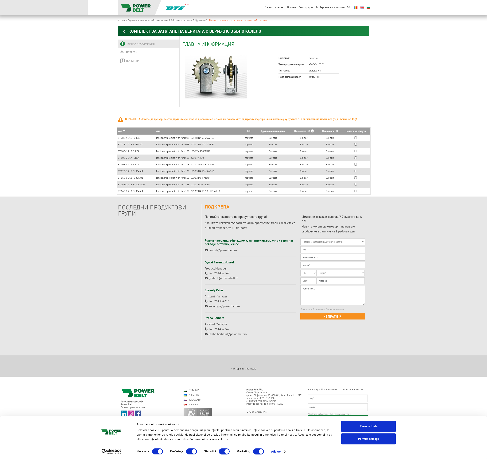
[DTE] (175, 8)
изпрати (331, 316)
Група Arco (200, 20)
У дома (121, 20)
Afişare (276, 451)
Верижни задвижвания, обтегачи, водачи (148, 20)
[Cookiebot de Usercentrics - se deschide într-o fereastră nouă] (111, 451)
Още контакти (257, 412)
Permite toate (368, 426)
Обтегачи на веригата (182, 20)
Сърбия (193, 404)
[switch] (191, 451)
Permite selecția (368, 438)
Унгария (194, 390)
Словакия (195, 399)
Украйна (194, 395)
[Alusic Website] (212, 413)
